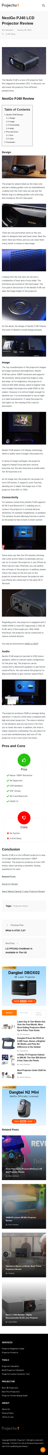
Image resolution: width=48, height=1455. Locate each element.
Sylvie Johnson (25, 1077)
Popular (24, 1013)
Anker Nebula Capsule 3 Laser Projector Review (23, 891)
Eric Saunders (25, 1034)
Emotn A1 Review (10, 884)
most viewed (38, 1014)
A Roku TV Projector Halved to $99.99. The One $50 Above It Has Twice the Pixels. (31, 1058)
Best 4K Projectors (10, 1388)
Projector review (20, 906)
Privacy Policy (7, 1413)
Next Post (10, 943)
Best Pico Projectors (11, 1392)
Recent (9, 1013)
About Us (6, 1409)
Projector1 (21, 1440)
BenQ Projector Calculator (13, 1370)
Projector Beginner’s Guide (13, 1348)
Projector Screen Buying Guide (15, 1395)
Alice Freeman (25, 1064)
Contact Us (16, 1443)
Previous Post (17, 925)
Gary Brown (24, 1051)
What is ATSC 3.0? (16, 930)
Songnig (11, 1273)
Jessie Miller (12, 1322)
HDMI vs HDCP (31, 644)
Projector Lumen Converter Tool (15, 1374)
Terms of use (8, 1417)
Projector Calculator (10, 1366)
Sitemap (5, 1443)
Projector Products (10, 1352)
